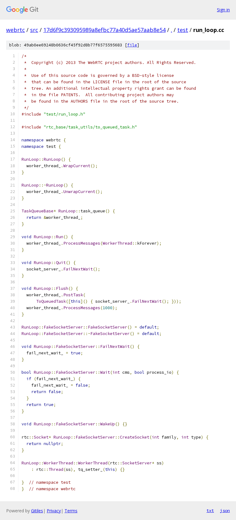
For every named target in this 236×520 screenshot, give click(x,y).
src (34, 29)
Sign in (223, 10)
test (182, 29)
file (132, 45)
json (225, 510)
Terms (71, 511)
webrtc (15, 29)
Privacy (54, 511)
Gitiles (37, 511)
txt (210, 510)
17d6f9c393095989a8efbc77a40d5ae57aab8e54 (104, 29)
